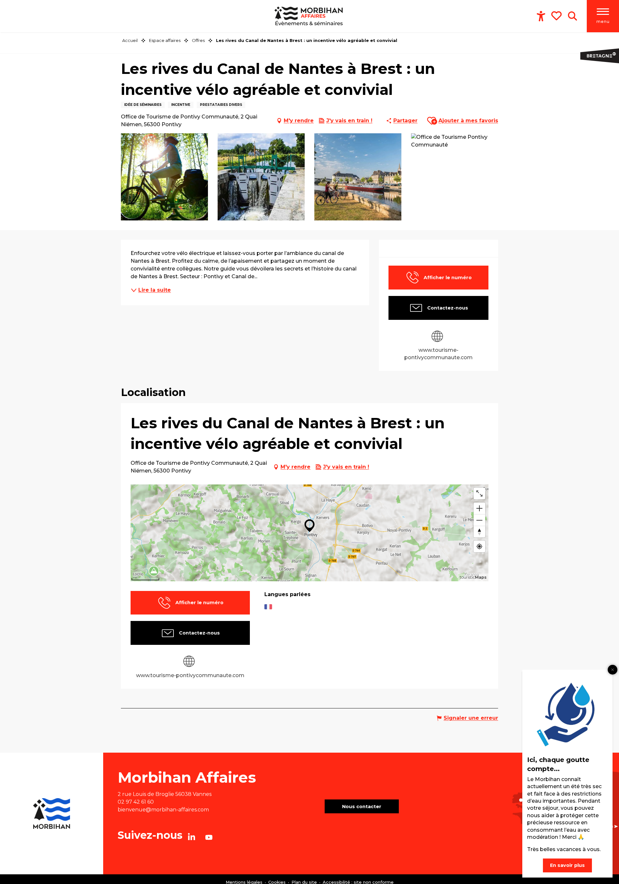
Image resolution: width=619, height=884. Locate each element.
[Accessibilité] (541, 16)
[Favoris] (557, 16)
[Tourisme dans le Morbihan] (309, 16)
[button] (572, 16)
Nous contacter (361, 806)
